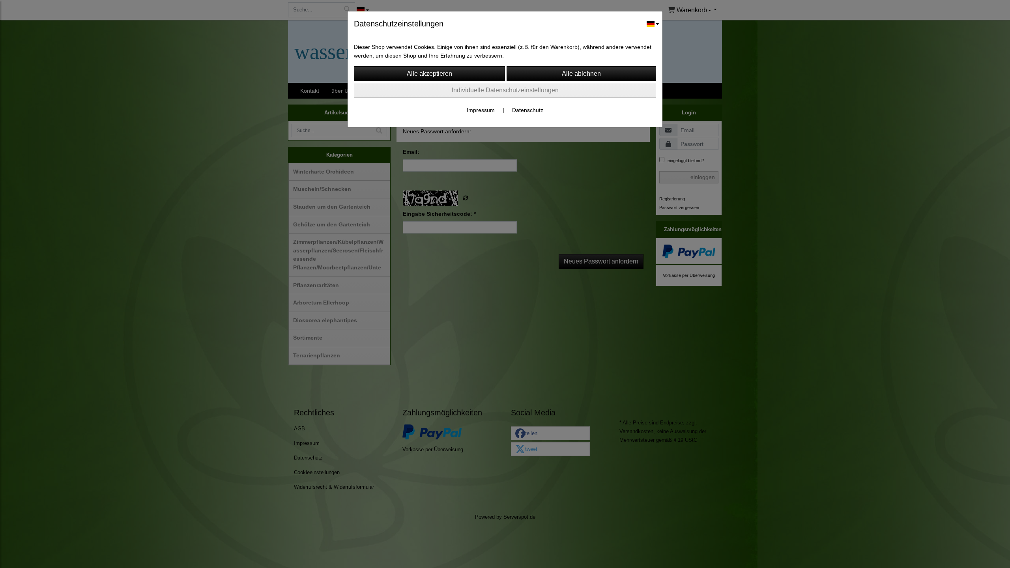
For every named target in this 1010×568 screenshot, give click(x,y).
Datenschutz (527, 110)
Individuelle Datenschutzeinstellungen (505, 90)
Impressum (481, 110)
